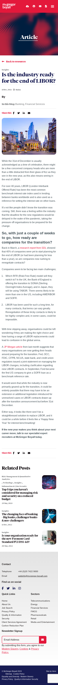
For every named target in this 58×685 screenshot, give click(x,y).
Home (4, 601)
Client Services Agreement (14, 622)
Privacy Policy (8, 611)
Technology (8, 483)
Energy (34, 604)
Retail (33, 618)
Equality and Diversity (10, 677)
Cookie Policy (18, 674)
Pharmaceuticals (38, 615)
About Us (6, 604)
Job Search (7, 608)
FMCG (34, 611)
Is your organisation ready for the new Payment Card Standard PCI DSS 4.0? (20, 539)
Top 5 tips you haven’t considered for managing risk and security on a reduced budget (20, 494)
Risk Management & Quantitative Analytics (16, 477)
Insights (5, 70)
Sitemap (8, 674)
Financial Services (35, 104)
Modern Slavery (10, 649)
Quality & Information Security (26, 679)
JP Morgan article (13, 347)
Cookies (23, 649)
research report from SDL (33, 248)
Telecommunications (40, 601)
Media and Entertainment (43, 622)
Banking (19, 104)
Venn (54, 671)
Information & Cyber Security (14, 486)
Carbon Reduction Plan (13, 625)
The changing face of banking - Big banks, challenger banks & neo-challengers (20, 517)
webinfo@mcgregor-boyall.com (32, 576)
